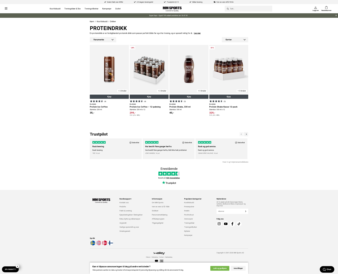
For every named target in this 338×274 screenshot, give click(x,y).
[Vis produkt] (97, 101)
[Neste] (241, 134)
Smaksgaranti (124, 231)
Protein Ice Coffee (99, 107)
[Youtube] (225, 223)
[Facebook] (232, 223)
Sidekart (155, 211)
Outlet (118, 9)
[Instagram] (219, 223)
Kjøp (109, 97)
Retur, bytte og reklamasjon (129, 219)
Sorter (229, 39)
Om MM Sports (157, 203)
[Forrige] (246, 134)
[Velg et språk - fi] (110, 245)
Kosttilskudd (55, 9)
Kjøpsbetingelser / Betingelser (130, 215)
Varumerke (98, 39)
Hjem (92, 21)
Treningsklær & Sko (72, 9)
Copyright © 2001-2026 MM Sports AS (230, 253)
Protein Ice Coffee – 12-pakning (145, 107)
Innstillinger (238, 268)
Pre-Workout (189, 215)
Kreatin (186, 211)
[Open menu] (6, 9)
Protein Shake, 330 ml (180, 107)
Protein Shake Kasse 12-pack (223, 107)
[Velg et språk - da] (104, 245)
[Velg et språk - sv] (92, 245)
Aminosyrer (188, 219)
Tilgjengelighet (157, 223)
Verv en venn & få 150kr (161, 207)
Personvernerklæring (159, 215)
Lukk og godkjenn (220, 268)
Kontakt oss (124, 203)
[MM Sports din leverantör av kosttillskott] (172, 8)
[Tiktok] (239, 223)
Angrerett (122, 223)
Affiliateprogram (158, 219)
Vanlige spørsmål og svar (129, 227)
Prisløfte (122, 207)
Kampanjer (106, 9)
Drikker (113, 21)
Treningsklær (189, 223)
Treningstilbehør (91, 9)
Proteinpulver (189, 207)
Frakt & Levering (125, 211)
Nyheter (187, 231)
